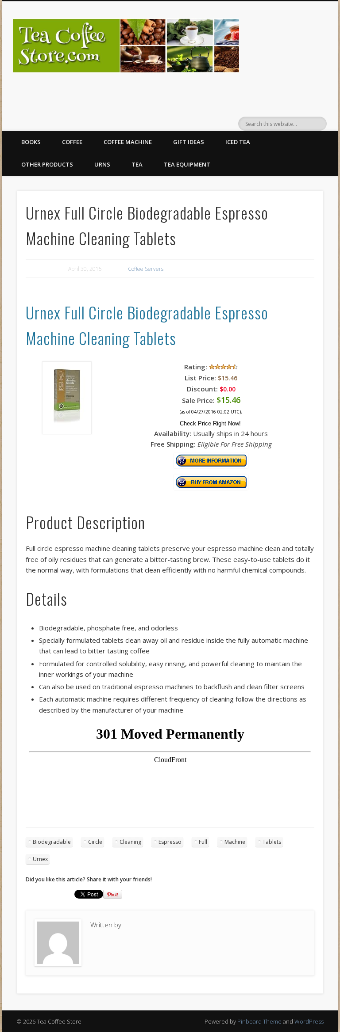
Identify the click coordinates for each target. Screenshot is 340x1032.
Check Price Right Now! (210, 423)
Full (203, 842)
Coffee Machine (128, 142)
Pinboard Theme (259, 1021)
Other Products (47, 164)
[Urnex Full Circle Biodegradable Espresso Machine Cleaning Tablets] (67, 431)
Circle (95, 842)
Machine (234, 842)
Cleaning (130, 842)
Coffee (72, 142)
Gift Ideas (188, 142)
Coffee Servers (145, 269)
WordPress (309, 1021)
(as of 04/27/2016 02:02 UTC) (210, 412)
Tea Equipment (187, 164)
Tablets (272, 842)
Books (31, 142)
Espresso (170, 842)
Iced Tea (237, 142)
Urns (102, 164)
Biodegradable (52, 842)
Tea (137, 164)
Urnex (40, 859)
